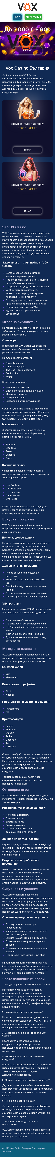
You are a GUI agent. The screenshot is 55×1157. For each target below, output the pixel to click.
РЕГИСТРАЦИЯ (33, 17)
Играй (27, 149)
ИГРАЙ (27, 50)
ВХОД (17, 17)
